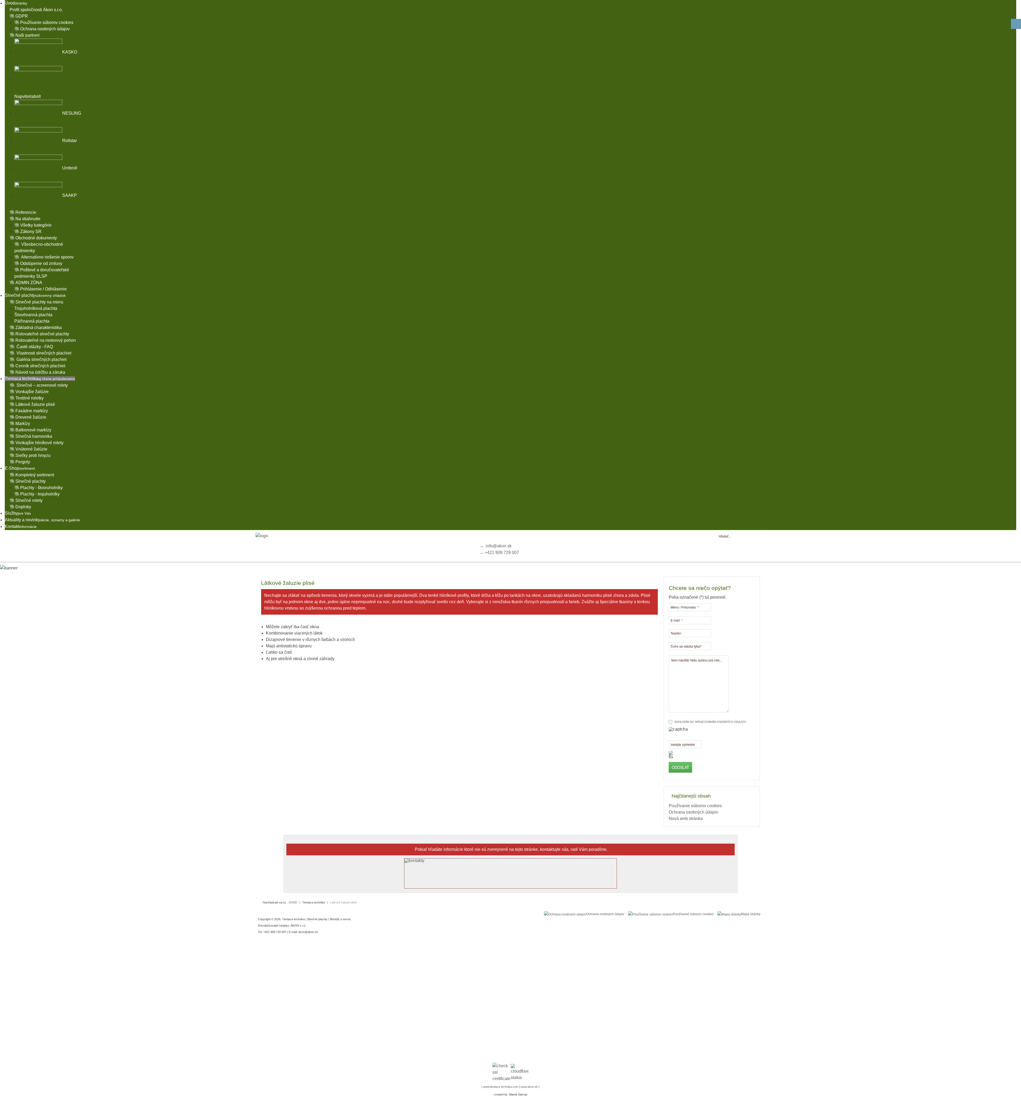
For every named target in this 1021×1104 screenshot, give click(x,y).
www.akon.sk (529, 1086)
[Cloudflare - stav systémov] (520, 1072)
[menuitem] (16, 3)
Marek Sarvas (518, 1094)
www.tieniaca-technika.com (500, 1086)
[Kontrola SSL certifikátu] (501, 1072)
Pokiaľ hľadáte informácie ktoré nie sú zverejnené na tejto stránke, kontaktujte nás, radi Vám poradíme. (511, 849)
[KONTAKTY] (510, 873)
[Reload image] (671, 755)
